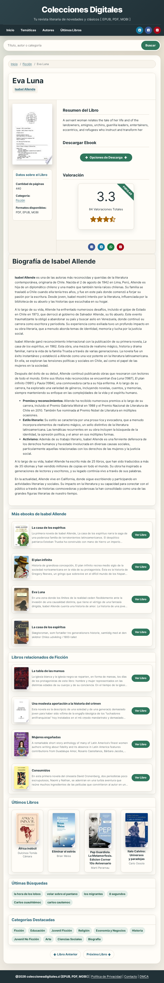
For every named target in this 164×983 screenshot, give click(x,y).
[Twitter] (139, 30)
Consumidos (41, 770)
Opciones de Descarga (106, 157)
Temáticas (28, 30)
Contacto (130, 976)
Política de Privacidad (106, 976)
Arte (48, 939)
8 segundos (117, 894)
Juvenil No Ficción (26, 939)
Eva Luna (38, 592)
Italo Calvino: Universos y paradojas (137, 855)
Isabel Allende (25, 89)
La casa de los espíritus (48, 528)
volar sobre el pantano (62, 894)
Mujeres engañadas (46, 737)
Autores (48, 30)
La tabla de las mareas (48, 671)
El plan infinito (42, 560)
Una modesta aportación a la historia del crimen (66, 703)
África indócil (27, 848)
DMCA (144, 976)
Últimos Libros (70, 30)
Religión (84, 930)
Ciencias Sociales (70, 939)
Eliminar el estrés (64, 851)
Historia (137, 930)
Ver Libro (140, 534)
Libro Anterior (67, 954)
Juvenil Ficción (61, 930)
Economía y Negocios (111, 930)
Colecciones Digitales (82, 9)
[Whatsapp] (110, 247)
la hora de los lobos (27, 894)
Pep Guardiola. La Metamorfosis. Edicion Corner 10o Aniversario (100, 857)
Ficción (27, 64)
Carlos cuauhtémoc (27, 902)
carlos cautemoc (58, 902)
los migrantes (93, 894)
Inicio (10, 30)
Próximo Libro (97, 954)
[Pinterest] (157, 30)
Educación (37, 930)
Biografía (94, 939)
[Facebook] (148, 30)
